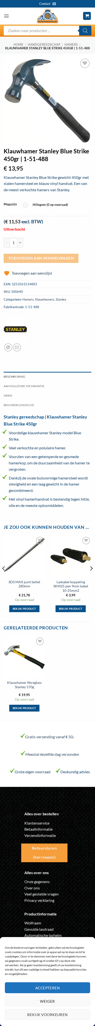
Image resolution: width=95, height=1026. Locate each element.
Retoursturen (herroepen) (44, 852)
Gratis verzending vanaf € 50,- (50, 736)
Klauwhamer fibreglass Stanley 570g (24, 685)
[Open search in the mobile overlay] (47, 30)
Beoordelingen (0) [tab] (19, 405)
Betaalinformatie (38, 829)
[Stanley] (15, 329)
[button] (6, 16)
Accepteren (47, 988)
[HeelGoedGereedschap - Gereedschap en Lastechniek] (47, 16)
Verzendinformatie (40, 835)
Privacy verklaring (39, 900)
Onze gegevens (37, 881)
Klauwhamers (44, 299)
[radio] (47, 205)
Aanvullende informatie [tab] (24, 386)
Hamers (71, 44)
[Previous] (4, 578)
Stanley (61, 299)
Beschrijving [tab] (14, 376)
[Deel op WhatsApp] (8, 347)
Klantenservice (36, 823)
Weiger (47, 1001)
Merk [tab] (8, 395)
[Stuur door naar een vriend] (17, 347)
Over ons (32, 888)
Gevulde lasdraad (39, 929)
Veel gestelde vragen (41, 894)
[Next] (91, 578)
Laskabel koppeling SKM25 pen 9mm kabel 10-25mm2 (70, 586)
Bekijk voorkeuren (47, 1014)
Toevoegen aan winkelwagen (41, 258)
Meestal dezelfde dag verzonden (52, 754)
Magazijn (10, 204)
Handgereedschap (44, 44)
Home (18, 44)
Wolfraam (32, 923)
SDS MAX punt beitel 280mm (24, 584)
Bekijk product (24, 608)
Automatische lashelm (43, 935)
